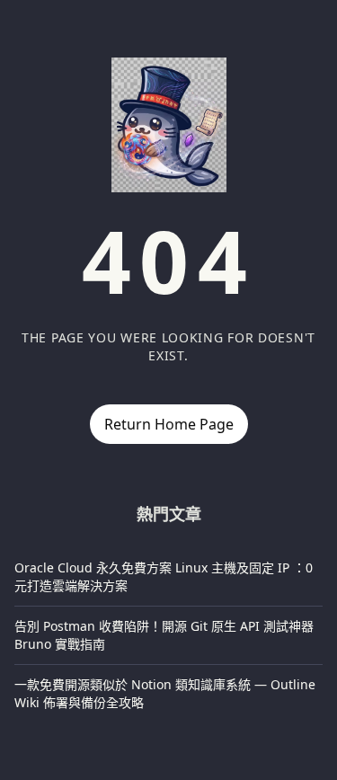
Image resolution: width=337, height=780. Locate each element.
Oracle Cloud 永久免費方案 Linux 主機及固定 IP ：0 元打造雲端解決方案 (163, 576)
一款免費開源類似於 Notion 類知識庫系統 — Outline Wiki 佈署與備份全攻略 (164, 693)
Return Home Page (169, 424)
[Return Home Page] (168, 125)
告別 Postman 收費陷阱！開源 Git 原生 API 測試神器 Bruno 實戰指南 (164, 634)
